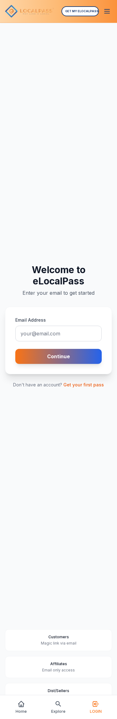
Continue (58, 356)
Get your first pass (83, 384)
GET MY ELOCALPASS (82, 11)
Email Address (30, 320)
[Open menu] (107, 11)
